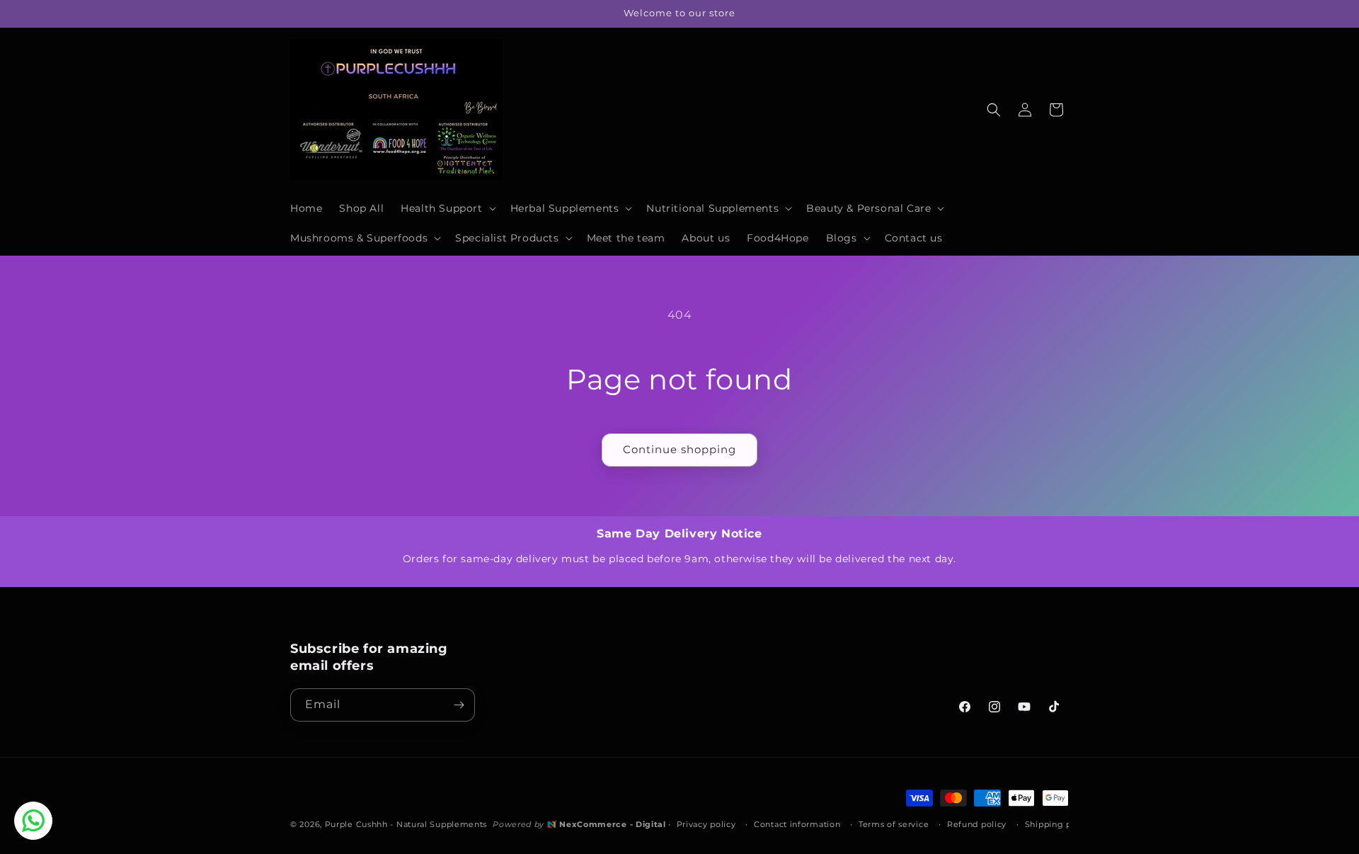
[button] (446, 208)
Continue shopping (679, 449)
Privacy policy (706, 824)
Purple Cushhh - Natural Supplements (406, 824)
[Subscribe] (458, 705)
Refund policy (977, 824)
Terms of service (894, 824)
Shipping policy (1058, 824)
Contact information (797, 824)
